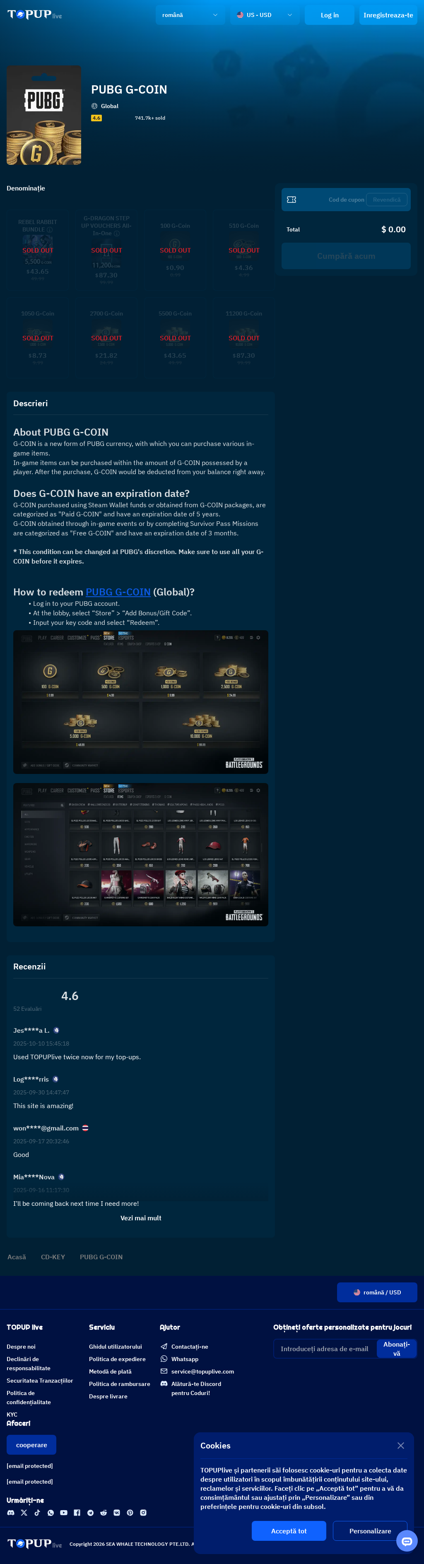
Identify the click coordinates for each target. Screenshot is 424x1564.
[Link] (35, 15)
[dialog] (304, 1493)
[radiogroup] (118, 118)
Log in (330, 15)
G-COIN (118, 591)
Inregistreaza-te (388, 15)
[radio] (106, 118)
